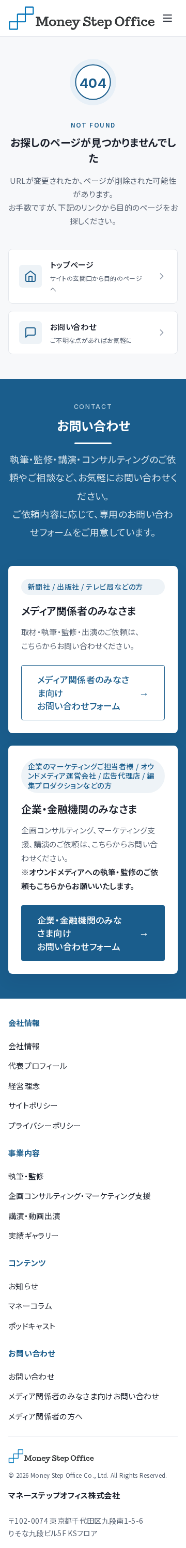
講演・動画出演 (34, 1215)
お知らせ (23, 1286)
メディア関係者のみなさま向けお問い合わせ (83, 1396)
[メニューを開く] (167, 18)
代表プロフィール (38, 1065)
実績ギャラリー (33, 1235)
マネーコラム (30, 1305)
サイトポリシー (33, 1105)
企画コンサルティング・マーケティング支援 (79, 1195)
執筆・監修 (26, 1176)
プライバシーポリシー (44, 1125)
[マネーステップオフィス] (81, 18)
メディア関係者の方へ (45, 1416)
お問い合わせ (31, 1376)
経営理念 (24, 1085)
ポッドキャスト (31, 1325)
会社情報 (24, 1045)
